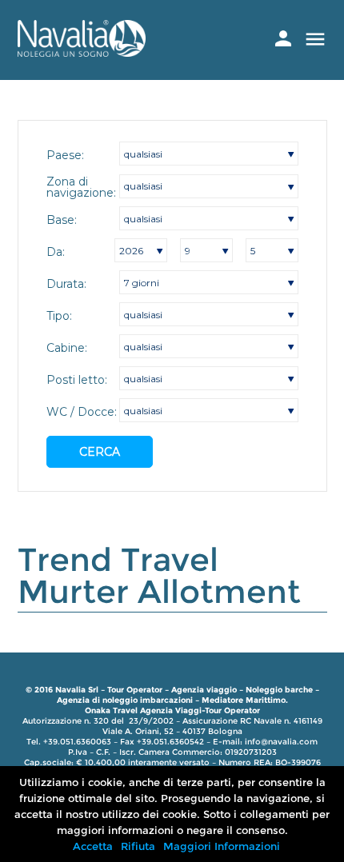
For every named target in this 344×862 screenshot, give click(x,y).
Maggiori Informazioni (221, 846)
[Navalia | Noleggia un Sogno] (82, 52)
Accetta (93, 846)
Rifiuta (138, 846)
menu (315, 39)
